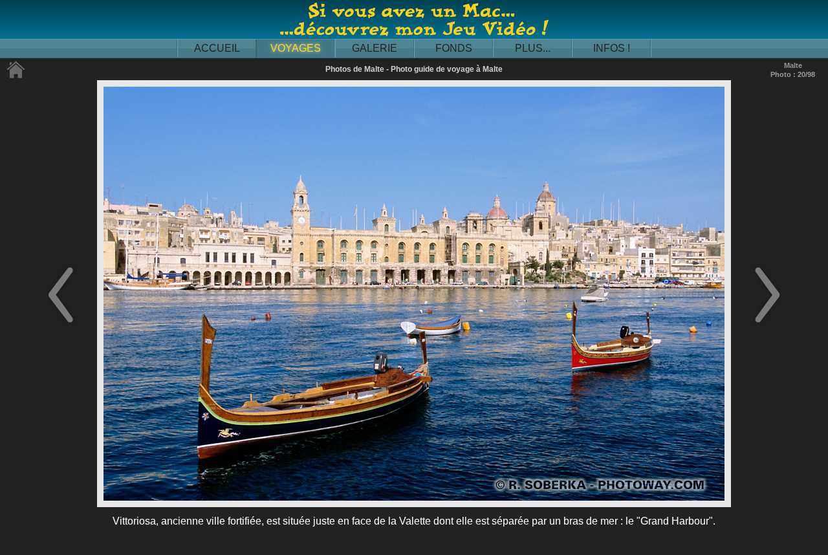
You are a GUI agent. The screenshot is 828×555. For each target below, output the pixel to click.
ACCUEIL (217, 48)
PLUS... (532, 48)
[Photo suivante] (767, 323)
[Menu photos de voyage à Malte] (16, 76)
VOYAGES (295, 48)
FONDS (453, 48)
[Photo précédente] (61, 323)
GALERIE (374, 48)
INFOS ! (611, 48)
